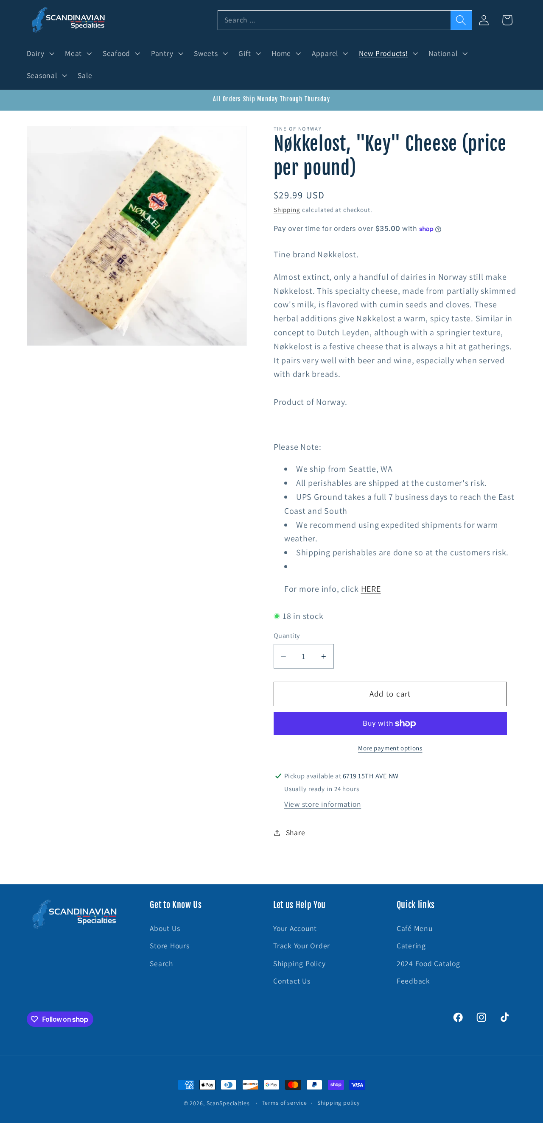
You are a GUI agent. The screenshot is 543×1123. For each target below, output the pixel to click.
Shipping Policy (299, 963)
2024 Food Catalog (428, 963)
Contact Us (292, 981)
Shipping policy (338, 1102)
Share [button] (295, 832)
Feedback (413, 981)
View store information (322, 804)
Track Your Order (301, 945)
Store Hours (169, 945)
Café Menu (415, 928)
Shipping (287, 210)
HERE (371, 588)
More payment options (390, 748)
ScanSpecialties (228, 1103)
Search (161, 963)
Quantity (287, 636)
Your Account (295, 928)
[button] (39, 53)
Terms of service (284, 1102)
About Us (165, 928)
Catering (411, 945)
